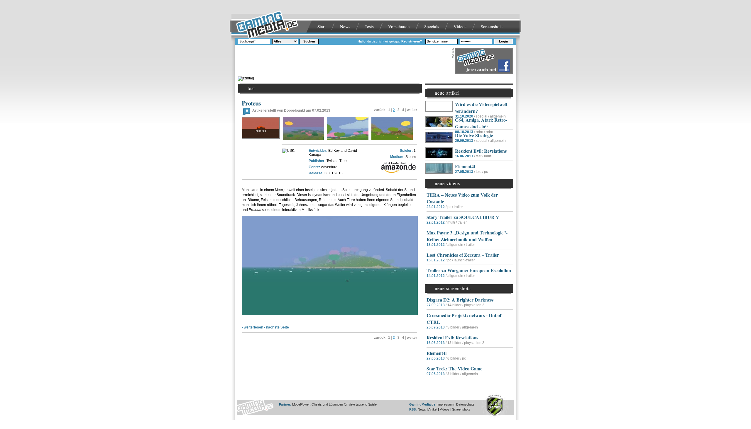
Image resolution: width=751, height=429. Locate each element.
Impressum (445, 404)
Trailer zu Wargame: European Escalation (469, 270)
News (345, 26)
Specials (431, 26)
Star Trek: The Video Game (454, 368)
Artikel (432, 409)
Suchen (309, 41)
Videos (460, 26)
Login (503, 41)
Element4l (465, 166)
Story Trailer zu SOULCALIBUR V (463, 217)
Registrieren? (411, 41)
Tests (369, 26)
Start (321, 26)
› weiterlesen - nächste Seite (265, 327)
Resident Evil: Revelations (481, 150)
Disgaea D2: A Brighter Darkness (460, 299)
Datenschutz (465, 404)
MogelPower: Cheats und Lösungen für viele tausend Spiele (334, 404)
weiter (412, 110)
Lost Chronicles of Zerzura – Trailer (463, 254)
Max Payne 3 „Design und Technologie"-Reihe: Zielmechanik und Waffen (467, 236)
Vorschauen (399, 26)
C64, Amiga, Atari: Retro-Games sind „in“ (481, 123)
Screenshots (492, 26)
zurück (379, 110)
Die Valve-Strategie (474, 135)
